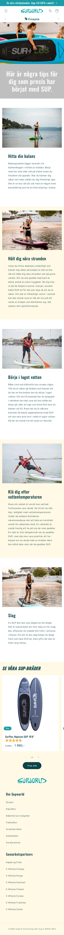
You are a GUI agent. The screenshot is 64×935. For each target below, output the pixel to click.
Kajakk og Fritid (14, 862)
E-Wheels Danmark (15, 882)
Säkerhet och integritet (18, 816)
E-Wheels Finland (15, 889)
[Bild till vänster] (25, 757)
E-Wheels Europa (15, 896)
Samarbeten (12, 836)
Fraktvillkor (11, 822)
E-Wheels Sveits (14, 909)
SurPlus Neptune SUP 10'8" (19, 736)
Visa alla (32, 765)
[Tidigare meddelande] (5, 19)
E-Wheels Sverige (15, 869)
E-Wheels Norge (14, 875)
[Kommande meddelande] (58, 19)
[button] (6, 11)
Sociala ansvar (13, 842)
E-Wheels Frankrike (16, 902)
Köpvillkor (11, 809)
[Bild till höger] (38, 757)
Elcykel (9, 802)
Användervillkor (14, 829)
